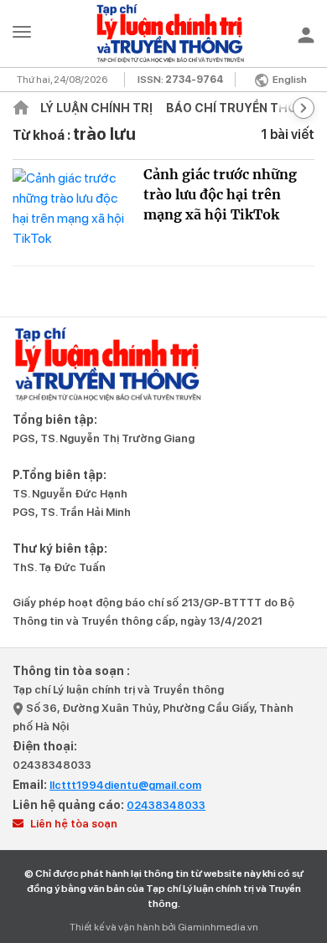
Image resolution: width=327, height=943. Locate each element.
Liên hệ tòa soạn (72, 823)
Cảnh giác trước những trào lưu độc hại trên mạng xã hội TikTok (220, 194)
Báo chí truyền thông (240, 108)
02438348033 (52, 765)
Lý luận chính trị (96, 108)
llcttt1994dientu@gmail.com (125, 785)
